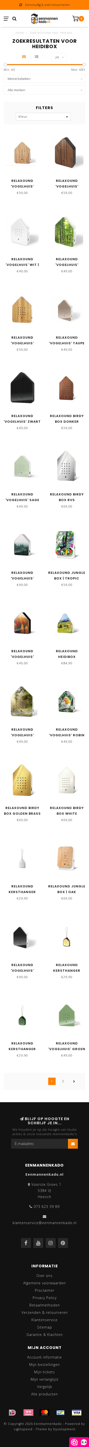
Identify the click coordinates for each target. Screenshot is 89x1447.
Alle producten (44, 1394)
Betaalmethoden (44, 1305)
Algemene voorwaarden (44, 1283)
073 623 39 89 (47, 1206)
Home (20, 32)
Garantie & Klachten (44, 1334)
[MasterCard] (44, 1412)
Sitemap (44, 1327)
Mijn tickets (44, 1372)
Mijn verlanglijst (45, 1379)
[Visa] (76, 1412)
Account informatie (44, 1357)
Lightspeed (23, 1429)
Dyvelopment (64, 1429)
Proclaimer (44, 1290)
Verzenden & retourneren (45, 1312)
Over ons (44, 1275)
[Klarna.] (28, 1412)
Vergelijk (44, 1386)
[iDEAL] (12, 1412)
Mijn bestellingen (44, 1364)
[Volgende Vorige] (74, 1081)
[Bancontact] (60, 1412)
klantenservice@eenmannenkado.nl (45, 1222)
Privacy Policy (45, 1297)
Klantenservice (44, 1319)
